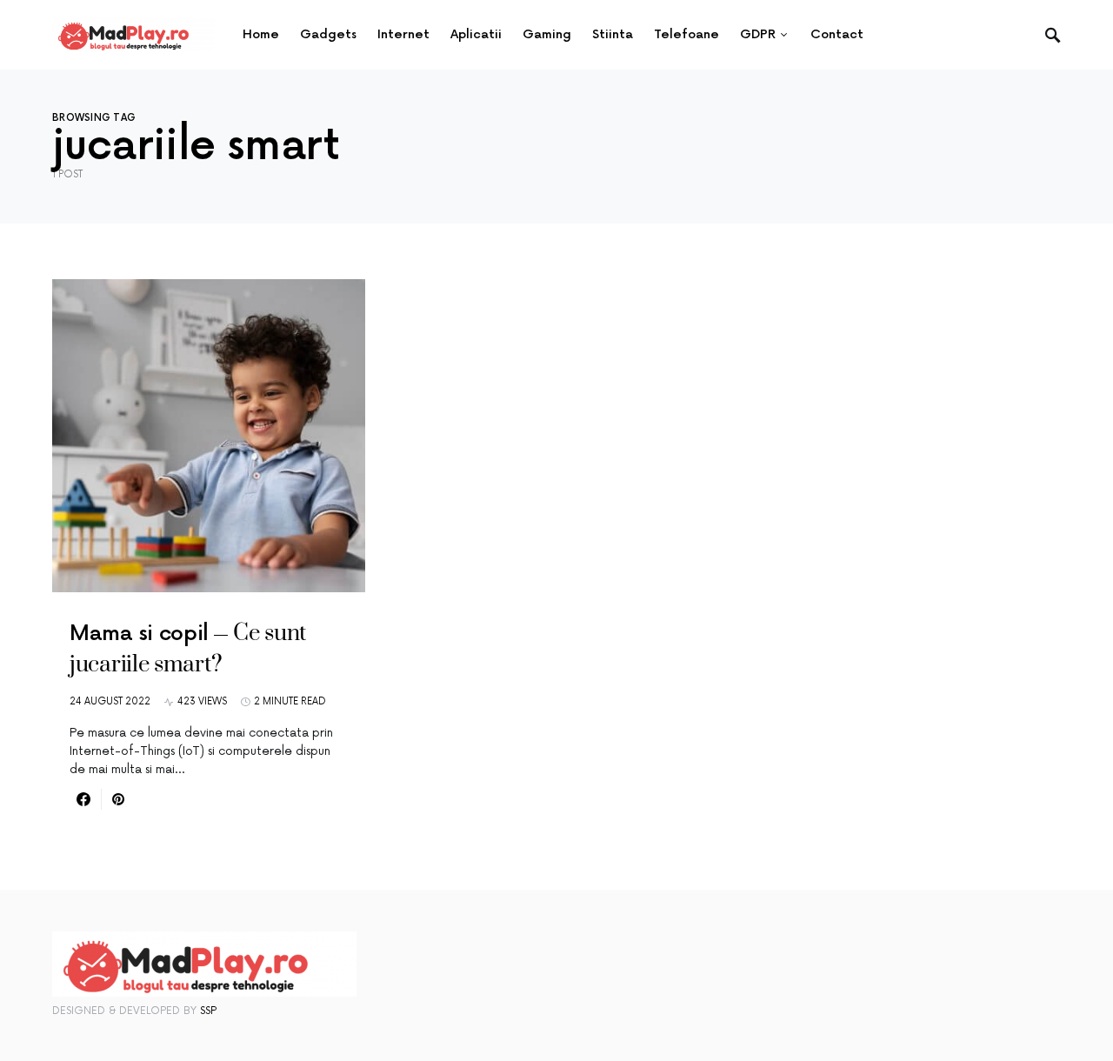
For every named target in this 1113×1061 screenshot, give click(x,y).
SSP (208, 1011)
